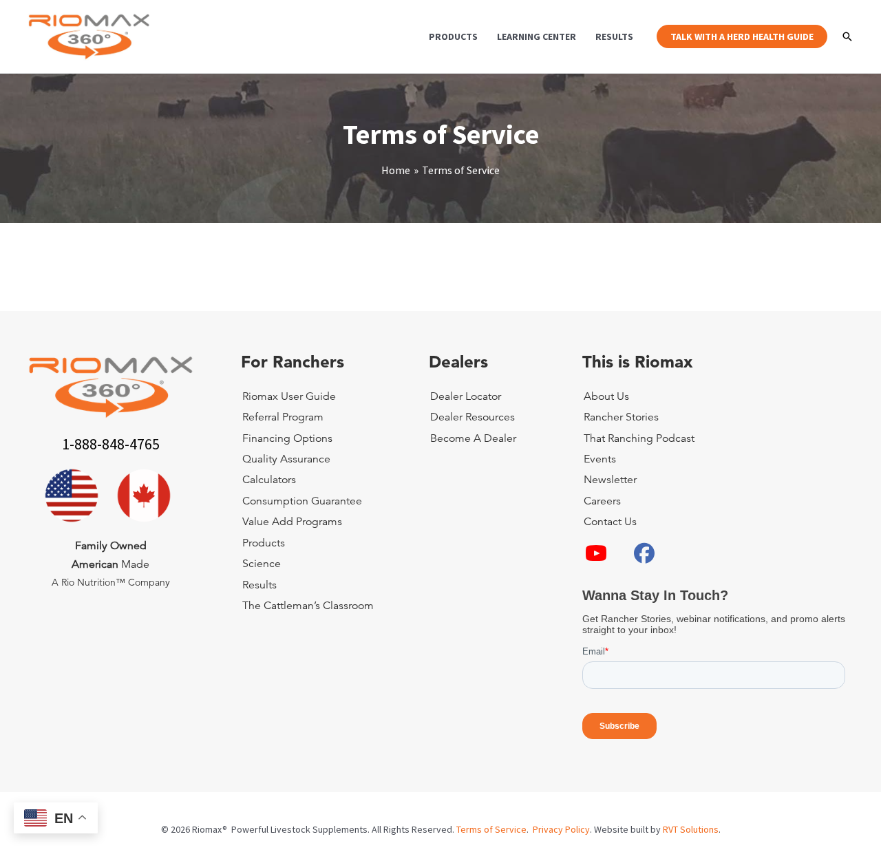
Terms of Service (491, 829)
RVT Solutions (691, 829)
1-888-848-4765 (111, 444)
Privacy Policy (561, 829)
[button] (742, 36)
